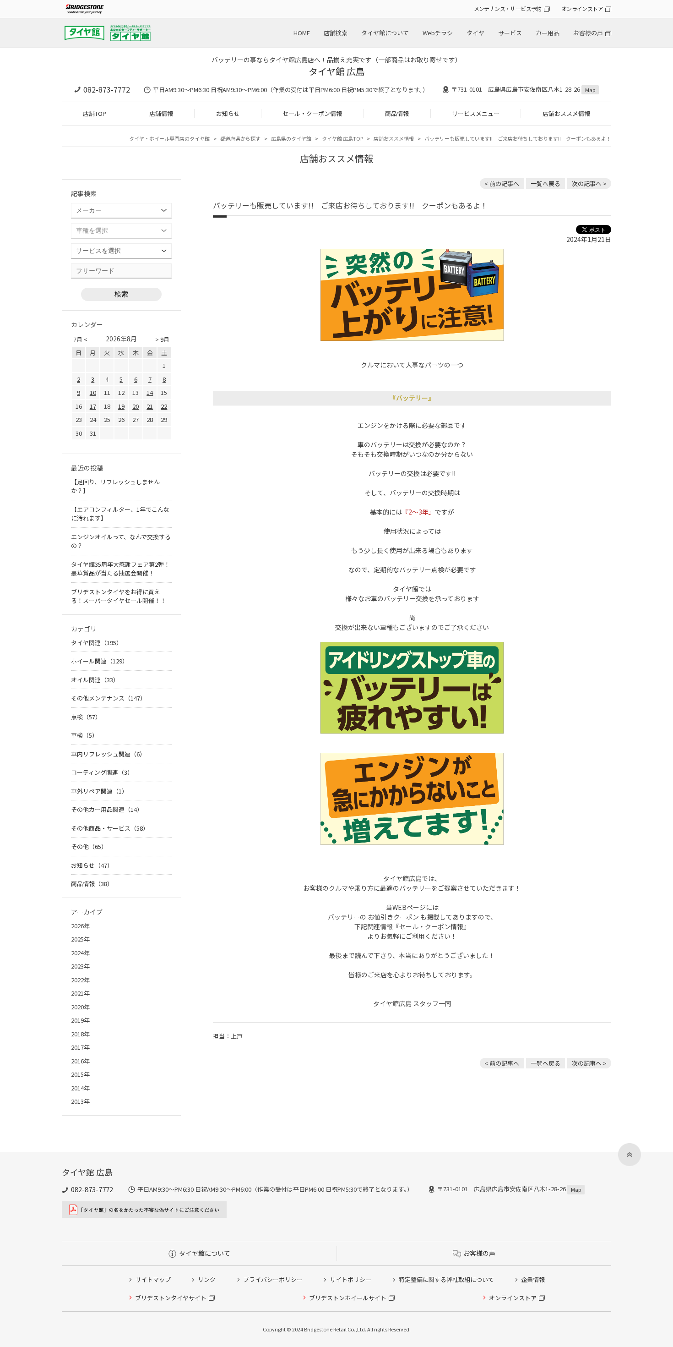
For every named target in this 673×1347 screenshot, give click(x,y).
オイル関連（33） (95, 679)
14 (150, 392)
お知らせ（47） (92, 865)
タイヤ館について (385, 32)
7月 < (80, 339)
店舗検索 (335, 32)
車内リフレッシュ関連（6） (108, 754)
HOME (301, 32)
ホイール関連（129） (99, 661)
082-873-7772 (106, 89)
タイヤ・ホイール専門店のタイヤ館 (169, 138)
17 (93, 406)
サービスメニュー (475, 113)
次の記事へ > (589, 183)
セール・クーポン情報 (312, 113)
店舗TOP (94, 113)
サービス (510, 32)
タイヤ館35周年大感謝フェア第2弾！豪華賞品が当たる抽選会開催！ (120, 569)
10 (93, 392)
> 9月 (162, 339)
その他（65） (89, 846)
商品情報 (397, 113)
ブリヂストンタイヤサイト (170, 1297)
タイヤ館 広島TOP (342, 138)
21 (150, 406)
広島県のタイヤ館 (291, 138)
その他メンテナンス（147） (108, 698)
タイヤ (475, 32)
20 (135, 406)
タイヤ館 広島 (337, 71)
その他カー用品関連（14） (107, 809)
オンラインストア (582, 8)
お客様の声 (588, 32)
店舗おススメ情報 (566, 113)
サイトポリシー (350, 1279)
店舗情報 (161, 113)
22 (164, 406)
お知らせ (228, 113)
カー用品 (547, 32)
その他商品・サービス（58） (110, 828)
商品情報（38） (92, 883)
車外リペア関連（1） (99, 791)
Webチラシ (438, 32)
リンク (207, 1279)
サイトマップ (153, 1279)
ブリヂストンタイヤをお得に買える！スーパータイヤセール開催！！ (118, 596)
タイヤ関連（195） (96, 642)
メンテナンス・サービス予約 (508, 8)
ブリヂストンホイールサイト (347, 1297)
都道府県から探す (240, 138)
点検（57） (86, 716)
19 (121, 406)
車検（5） (84, 735)
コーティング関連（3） (102, 772)
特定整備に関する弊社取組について (446, 1279)
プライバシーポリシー (273, 1279)
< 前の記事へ (501, 183)
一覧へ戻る (545, 183)
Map (590, 89)
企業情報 (533, 1279)
